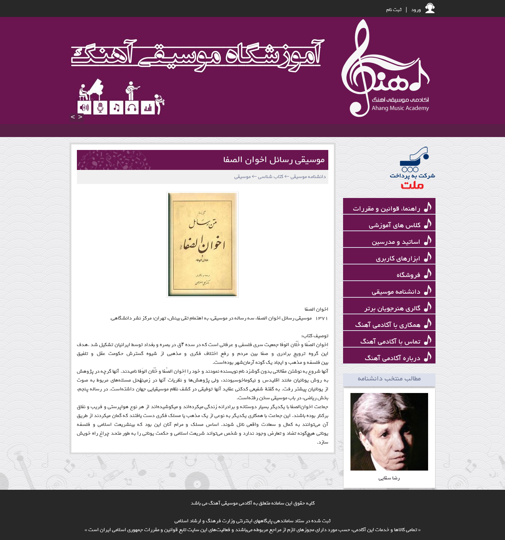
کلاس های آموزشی (395, 225)
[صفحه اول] (384, 68)
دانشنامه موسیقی (397, 292)
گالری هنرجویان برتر (393, 308)
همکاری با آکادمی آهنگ (388, 325)
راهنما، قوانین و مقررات (387, 209)
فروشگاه (409, 275)
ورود (416, 10)
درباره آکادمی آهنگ (393, 358)
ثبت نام (393, 10)
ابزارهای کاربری (399, 258)
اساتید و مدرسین (397, 242)
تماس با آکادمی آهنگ (391, 342)
